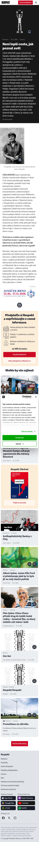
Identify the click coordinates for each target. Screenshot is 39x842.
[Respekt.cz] (6, 2)
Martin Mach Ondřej (19, 660)
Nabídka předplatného (9, 770)
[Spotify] (26, 808)
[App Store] (8, 798)
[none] (20, 159)
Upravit (18, 444)
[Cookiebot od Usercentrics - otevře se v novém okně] (23, 397)
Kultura (5, 570)
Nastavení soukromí (8, 789)
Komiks (5, 653)
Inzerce (3, 774)
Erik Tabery (6, 734)
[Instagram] (14, 820)
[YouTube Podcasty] (26, 803)
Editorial (8, 721)
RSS (2, 778)
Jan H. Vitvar (7, 461)
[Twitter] (9, 820)
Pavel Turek (6, 583)
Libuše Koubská (7, 119)
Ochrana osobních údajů (10, 786)
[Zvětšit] (12, 146)
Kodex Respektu (7, 766)
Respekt (5, 694)
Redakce (4, 759)
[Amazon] (8, 808)
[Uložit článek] (29, 31)
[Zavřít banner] (36, 397)
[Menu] (35, 2)
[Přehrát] (29, 527)
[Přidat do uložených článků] (34, 393)
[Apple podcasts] (26, 798)
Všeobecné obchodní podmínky (12, 782)
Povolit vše (19, 438)
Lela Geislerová (7, 660)
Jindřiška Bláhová (8, 626)
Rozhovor (5, 39)
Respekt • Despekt (8, 687)
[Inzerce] (19, 293)
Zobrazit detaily (27, 431)
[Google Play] (8, 803)
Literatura (6, 533)
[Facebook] (3, 820)
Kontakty (4, 763)
